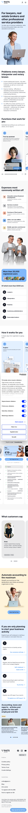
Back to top (21, 754)
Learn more (16, 168)
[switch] (24, 406)
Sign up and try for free (18, 810)
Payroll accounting (11, 496)
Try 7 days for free (14, 459)
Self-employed (19, 667)
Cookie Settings (6, 770)
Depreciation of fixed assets (13, 482)
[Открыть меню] (25, 2)
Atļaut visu (14, 426)
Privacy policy (6, 764)
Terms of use (5, 767)
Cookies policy (6, 761)
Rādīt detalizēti (19, 422)
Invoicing (9, 490)
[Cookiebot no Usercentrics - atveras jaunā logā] (19, 375)
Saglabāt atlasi (14, 432)
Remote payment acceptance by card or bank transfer (14, 493)
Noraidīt (14, 437)
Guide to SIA (19, 669)
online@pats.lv (6, 781)
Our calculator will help (16, 652)
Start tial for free (14, 612)
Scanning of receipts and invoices (11, 480)
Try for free (20, 685)
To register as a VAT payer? (15, 698)
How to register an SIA (8, 792)
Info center (5, 787)
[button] (25, 174)
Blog (3, 784)
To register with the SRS (8, 790)
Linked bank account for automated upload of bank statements (13, 486)
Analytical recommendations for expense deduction (14, 477)
